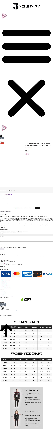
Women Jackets (4, 15)
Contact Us (3, 17)
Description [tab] (3, 211)
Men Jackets (4, 14)
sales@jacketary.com (5, 263)
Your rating (1, 233)
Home (3, 13)
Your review (2, 236)
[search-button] (0, 134)
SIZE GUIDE (27, 154)
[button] (26, 72)
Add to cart (9, 194)
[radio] (1, 190)
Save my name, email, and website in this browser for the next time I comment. (13, 247)
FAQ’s (2, 18)
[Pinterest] (3, 308)
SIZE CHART (27, 153)
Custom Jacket (4, 16)
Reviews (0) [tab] (8, 211)
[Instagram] (1, 308)
